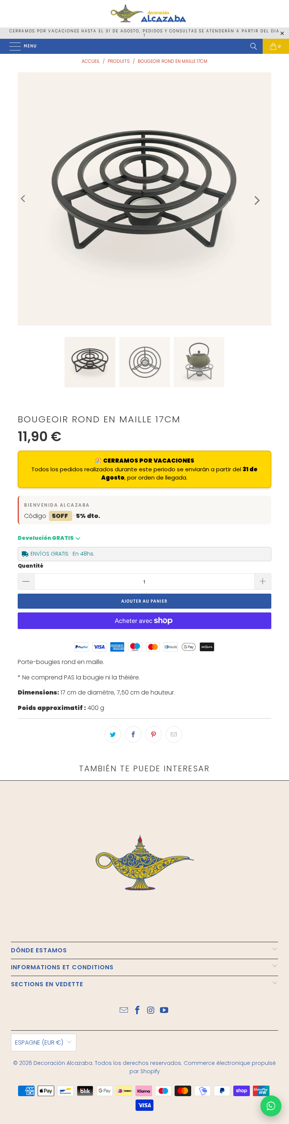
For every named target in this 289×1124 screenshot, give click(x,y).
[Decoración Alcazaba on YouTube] (164, 1011)
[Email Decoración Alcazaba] (124, 1011)
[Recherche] (253, 46)
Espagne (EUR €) (39, 1042)
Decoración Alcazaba (62, 1063)
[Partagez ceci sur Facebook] (133, 734)
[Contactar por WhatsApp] (270, 1105)
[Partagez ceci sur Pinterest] (153, 734)
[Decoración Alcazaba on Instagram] (151, 1011)
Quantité (30, 566)
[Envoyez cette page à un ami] (174, 734)
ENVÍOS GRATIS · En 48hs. (62, 553)
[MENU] (11, 46)
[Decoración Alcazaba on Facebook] (137, 1011)
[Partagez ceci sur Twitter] (113, 734)
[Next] (256, 201)
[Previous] (23, 199)
